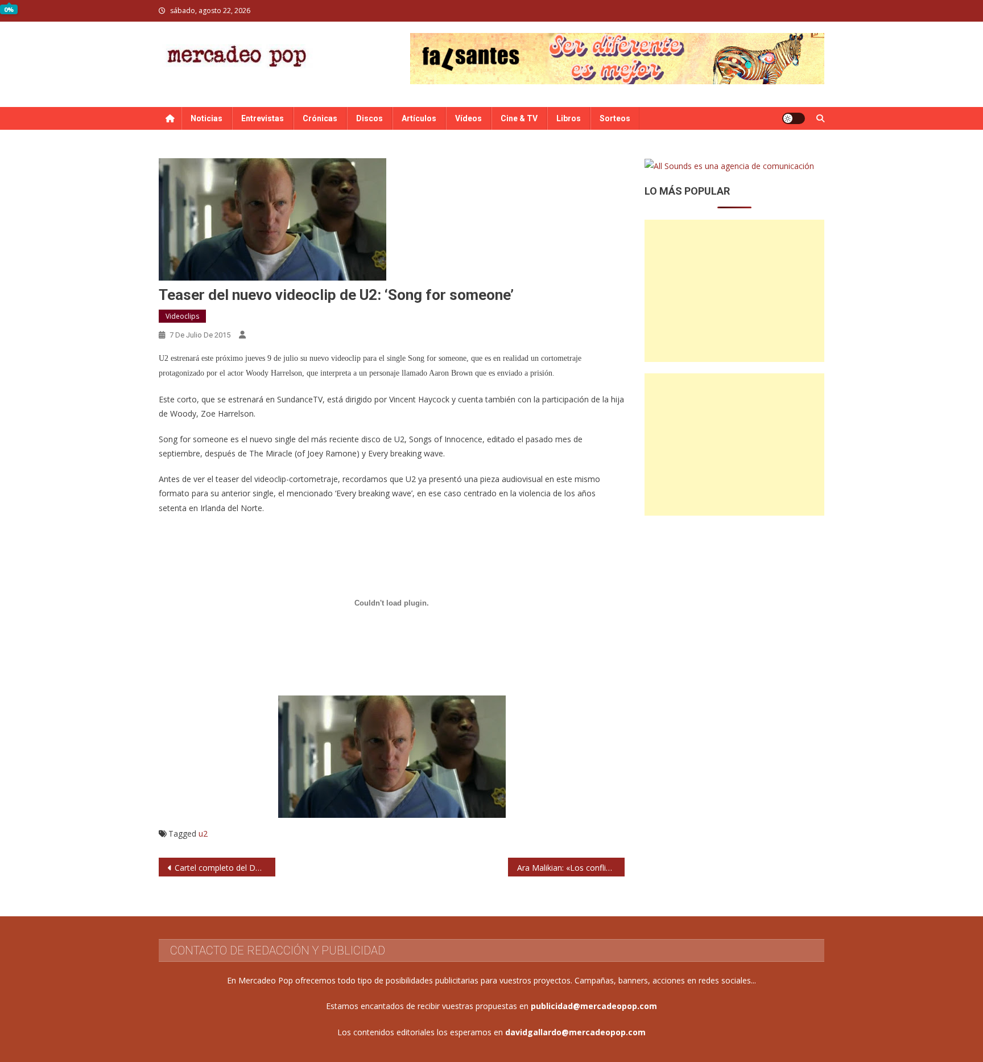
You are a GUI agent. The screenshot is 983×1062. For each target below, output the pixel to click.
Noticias (206, 118)
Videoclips (182, 316)
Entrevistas (262, 118)
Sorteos (615, 118)
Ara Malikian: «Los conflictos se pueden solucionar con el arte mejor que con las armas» (571, 867)
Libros (568, 118)
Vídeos (468, 118)
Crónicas (320, 118)
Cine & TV (519, 118)
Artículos (419, 118)
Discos (369, 118)
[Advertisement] (734, 291)
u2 (203, 833)
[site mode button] (793, 118)
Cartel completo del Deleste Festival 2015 (225, 867)
